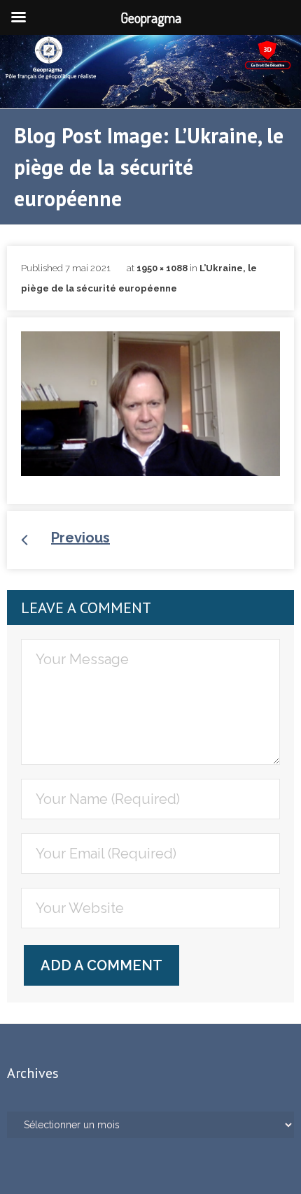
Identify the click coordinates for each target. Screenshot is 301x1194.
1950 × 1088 (162, 268)
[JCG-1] (150, 403)
